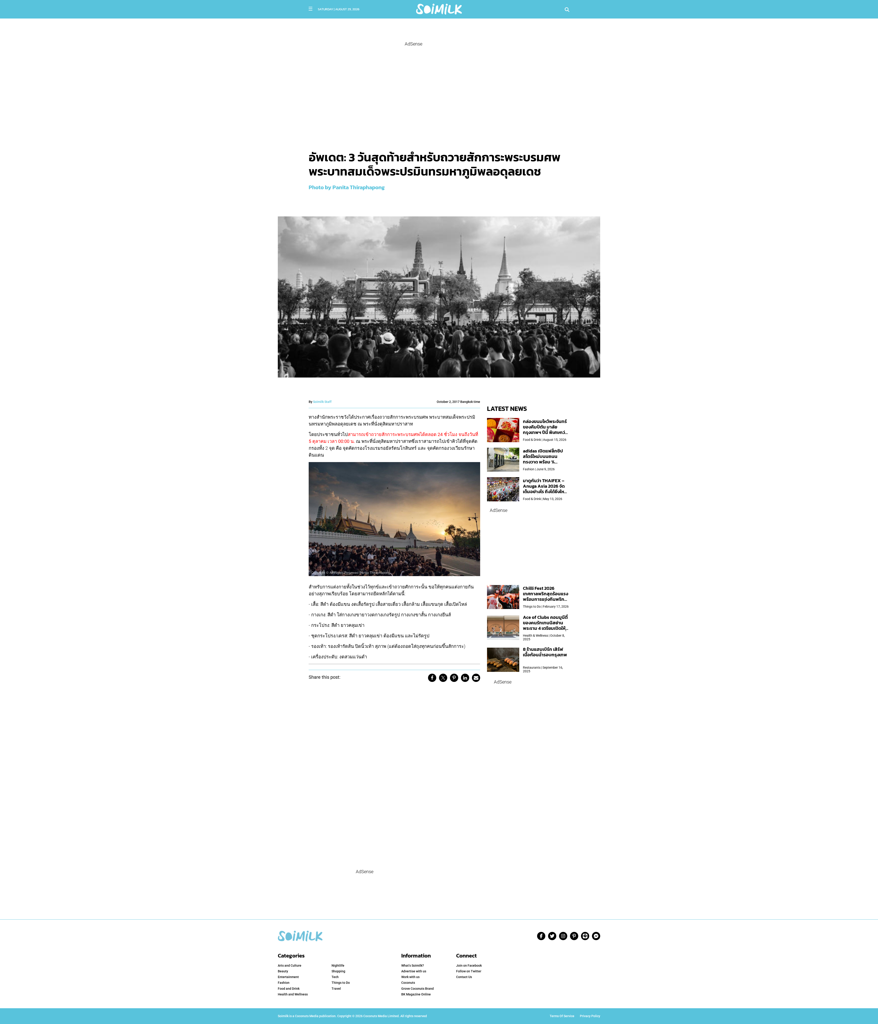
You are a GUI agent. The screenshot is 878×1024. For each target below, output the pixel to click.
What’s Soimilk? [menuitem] (412, 965)
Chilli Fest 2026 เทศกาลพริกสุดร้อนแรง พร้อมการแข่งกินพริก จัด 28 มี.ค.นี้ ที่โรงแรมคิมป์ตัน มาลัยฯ (545, 599)
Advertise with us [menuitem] (413, 971)
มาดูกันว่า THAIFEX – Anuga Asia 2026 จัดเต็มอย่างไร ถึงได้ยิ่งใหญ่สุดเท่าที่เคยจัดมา (545, 488)
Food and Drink (289, 988)
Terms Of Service (562, 1016)
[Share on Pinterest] (454, 678)
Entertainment (288, 977)
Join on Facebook (469, 965)
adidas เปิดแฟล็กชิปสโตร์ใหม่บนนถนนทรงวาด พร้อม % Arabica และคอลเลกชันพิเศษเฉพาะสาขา (545, 461)
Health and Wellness (293, 994)
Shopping (338, 971)
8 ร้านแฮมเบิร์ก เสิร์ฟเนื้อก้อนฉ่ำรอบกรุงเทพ (545, 652)
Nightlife (338, 965)
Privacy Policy (590, 1016)
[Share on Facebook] (432, 678)
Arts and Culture (289, 965)
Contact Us (464, 977)
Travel (336, 988)
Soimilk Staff (322, 402)
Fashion (283, 982)
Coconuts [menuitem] (408, 982)
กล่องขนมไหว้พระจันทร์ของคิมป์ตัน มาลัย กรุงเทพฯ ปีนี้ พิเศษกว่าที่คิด (545, 429)
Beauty (283, 971)
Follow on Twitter (468, 971)
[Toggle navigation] (310, 9)
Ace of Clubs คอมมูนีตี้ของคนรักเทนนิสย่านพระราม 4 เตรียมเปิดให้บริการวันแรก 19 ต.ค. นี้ (545, 625)
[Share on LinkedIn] (465, 678)
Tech (335, 977)
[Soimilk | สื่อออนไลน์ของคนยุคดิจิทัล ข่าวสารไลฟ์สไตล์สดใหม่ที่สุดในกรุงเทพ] (439, 8)
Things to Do (341, 982)
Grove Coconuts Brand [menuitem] (417, 988)
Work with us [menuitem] (410, 977)
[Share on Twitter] (443, 678)
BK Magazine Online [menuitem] (416, 994)
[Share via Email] (476, 678)
